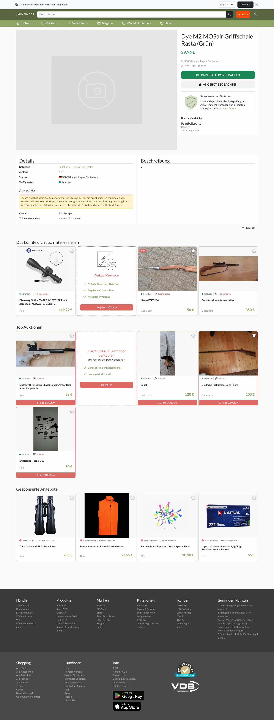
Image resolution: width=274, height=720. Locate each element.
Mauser (101, 605)
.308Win (182, 605)
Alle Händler (22, 678)
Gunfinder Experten (75, 678)
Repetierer (142, 605)
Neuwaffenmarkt (25, 693)
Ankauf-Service (72, 682)
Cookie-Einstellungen (124, 678)
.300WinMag (184, 612)
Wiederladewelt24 (26, 623)
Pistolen (141, 619)
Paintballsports (191, 123)
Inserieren (243, 14)
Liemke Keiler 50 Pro (67, 616)
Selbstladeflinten (146, 612)
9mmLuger (183, 623)
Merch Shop (70, 700)
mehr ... (20, 626)
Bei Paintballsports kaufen (218, 75)
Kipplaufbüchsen (146, 609)
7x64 (180, 616)
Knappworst (22, 609)
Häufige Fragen (121, 686)
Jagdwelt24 (22, 605)
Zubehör (63, 166)
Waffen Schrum (24, 616)
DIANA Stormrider (66, 623)
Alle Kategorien (24, 671)
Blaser (100, 612)
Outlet (19, 689)
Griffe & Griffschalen (82, 166)
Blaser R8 (61, 605)
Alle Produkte (23, 675)
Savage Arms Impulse (68, 626)
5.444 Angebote (190, 130)
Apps (67, 693)
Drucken (250, 227)
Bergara (101, 623)
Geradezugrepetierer (148, 623)
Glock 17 (61, 612)
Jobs (66, 689)
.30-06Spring (184, 609)
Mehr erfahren (228, 108)
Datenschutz (119, 675)
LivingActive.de (24, 612)
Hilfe (168, 23)
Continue (245, 4)
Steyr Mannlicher (106, 616)
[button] (254, 14)
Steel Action (103, 619)
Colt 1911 (61, 619)
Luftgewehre (144, 616)
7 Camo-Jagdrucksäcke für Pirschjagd (238, 634)
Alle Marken (22, 668)
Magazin (107, 23)
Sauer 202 (62, 609)
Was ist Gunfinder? (139, 23)
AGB (115, 668)
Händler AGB (120, 671)
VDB (18, 619)
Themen (20, 686)
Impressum (119, 682)
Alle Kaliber (22, 682)
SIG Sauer (102, 609)
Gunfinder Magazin (74, 686)
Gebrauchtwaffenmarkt (28, 696)
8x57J (180, 619)
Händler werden (73, 671)
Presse (68, 696)
